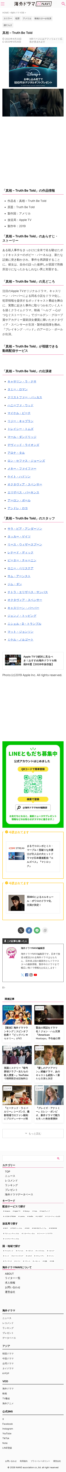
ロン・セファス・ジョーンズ (26, 460)
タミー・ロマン (18, 389)
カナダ (29, 1256)
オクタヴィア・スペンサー (25, 484)
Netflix (31, 1216)
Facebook (7, 1423)
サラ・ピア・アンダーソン (25, 528)
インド (7, 1256)
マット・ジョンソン (20, 631)
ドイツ (18, 1261)
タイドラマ (8, 1368)
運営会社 (10, 1291)
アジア (6, 1345)
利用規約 (24, 1461)
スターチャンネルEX (53, 1216)
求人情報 (10, 1282)
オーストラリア (18, 1256)
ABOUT (9, 1273)
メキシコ (37, 1261)
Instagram (7, 1428)
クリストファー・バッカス (25, 397)
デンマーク (8, 1261)
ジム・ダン (15, 584)
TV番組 (6, 1398)
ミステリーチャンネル (12, 1239)
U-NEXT (40, 1216)
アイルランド (9, 1251)
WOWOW (53, 1228)
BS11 (6, 1228)
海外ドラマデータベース (19, 1194)
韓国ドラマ (8, 1353)
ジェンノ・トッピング (22, 615)
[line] (37, 930)
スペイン (51, 1256)
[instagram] (31, 975)
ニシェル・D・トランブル (24, 623)
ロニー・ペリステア (20, 568)
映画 (4, 1393)
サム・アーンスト (19, 576)
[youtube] (35, 975)
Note (5, 1443)
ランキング (11, 1185)
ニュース (10, 1175)
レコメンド (11, 1180)
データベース (9, 1337)
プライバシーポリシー (40, 1461)
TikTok (5, 1438)
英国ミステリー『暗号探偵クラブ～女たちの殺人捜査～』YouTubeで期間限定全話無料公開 (16, 1075)
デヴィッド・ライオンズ (23, 445)
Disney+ (27, 1211)
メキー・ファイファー (22, 468)
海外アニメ (8, 1403)
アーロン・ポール (19, 500)
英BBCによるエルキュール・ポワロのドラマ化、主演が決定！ (40, 900)
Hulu (35, 1211)
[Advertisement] (33, 710)
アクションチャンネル (12, 1233)
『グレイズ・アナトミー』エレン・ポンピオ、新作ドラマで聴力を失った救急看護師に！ (48, 1115)
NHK (27, 1228)
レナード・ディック (20, 552)
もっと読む (35, 1133)
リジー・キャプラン (20, 421)
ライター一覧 (12, 1278)
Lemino (22, 1216)
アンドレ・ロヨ (18, 508)
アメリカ (20, 1251)
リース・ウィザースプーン (25, 544)
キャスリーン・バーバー (23, 608)
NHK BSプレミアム (39, 1228)
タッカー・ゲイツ (19, 536)
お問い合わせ (12, 1287)
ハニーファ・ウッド (20, 405)
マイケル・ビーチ (19, 413)
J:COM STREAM (10, 1216)
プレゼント (11, 1189)
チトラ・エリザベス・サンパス (28, 592)
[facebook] (29, 930)
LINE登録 (7, 1447)
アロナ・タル (16, 452)
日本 (52, 1261)
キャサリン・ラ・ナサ (22, 381)
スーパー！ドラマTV (45, 1233)
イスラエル (40, 1251)
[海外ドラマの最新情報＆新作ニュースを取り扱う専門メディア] (33, 3)
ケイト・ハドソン (19, 476)
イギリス (30, 1251)
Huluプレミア (45, 1211)
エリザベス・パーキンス (23, 492)
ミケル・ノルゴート (20, 639)
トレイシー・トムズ (20, 429)
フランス (27, 1261)
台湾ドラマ (8, 1363)
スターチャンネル (29, 1233)
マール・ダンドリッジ (22, 437)
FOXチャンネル (17, 1228)
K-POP (5, 1373)
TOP (7, 1171)
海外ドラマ (8, 1388)
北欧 (45, 1261)
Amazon (7, 1211)
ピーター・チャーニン (22, 560)
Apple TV (17, 1211)
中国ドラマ (8, 1358)
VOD (5, 1381)
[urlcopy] (45, 930)
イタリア (51, 1251)
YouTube (6, 1433)
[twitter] (21, 930)
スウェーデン (40, 1256)
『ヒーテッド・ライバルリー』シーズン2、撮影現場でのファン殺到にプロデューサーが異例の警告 (16, 1115)
